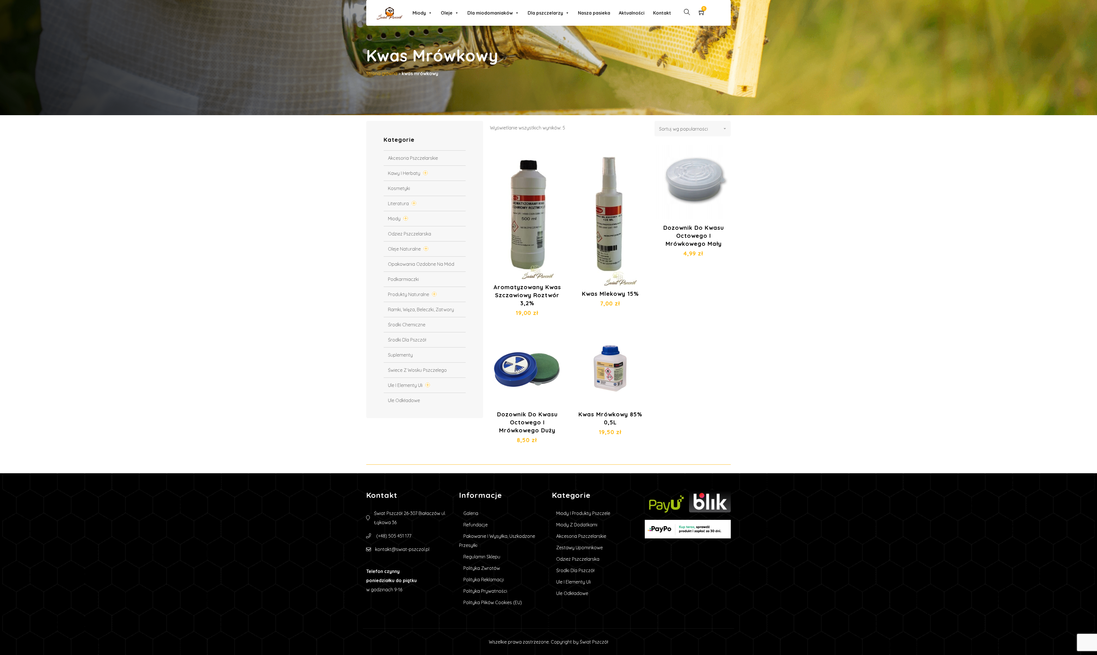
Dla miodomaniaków (490, 13)
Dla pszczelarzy (545, 13)
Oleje (447, 13)
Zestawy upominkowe (579, 547)
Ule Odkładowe (404, 400)
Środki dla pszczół (407, 340)
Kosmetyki (399, 188)
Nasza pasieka (594, 13)
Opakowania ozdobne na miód (421, 264)
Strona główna (381, 73)
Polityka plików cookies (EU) (492, 602)
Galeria (470, 513)
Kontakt (662, 13)
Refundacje (475, 525)
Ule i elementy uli (405, 385)
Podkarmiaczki (403, 279)
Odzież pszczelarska (409, 234)
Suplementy (400, 355)
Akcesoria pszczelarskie (413, 158)
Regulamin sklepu (481, 557)
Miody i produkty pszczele (583, 513)
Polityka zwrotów (481, 568)
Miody (419, 13)
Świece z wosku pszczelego (417, 370)
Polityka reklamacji (483, 579)
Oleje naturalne (404, 249)
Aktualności (631, 13)
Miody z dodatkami (576, 525)
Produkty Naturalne (408, 294)
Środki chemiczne (406, 325)
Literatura (398, 203)
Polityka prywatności (485, 591)
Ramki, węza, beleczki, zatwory (421, 309)
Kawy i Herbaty (404, 173)
